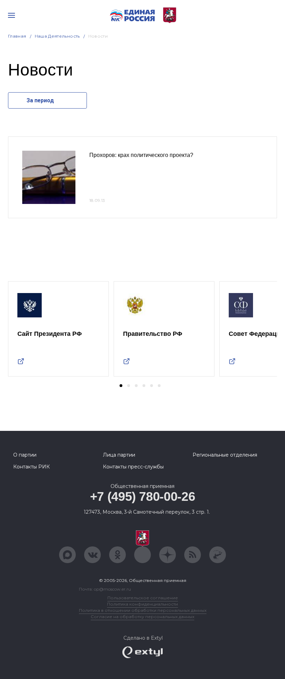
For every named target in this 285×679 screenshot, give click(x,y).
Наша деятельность (57, 36)
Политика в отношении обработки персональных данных (142, 610)
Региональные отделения (225, 455)
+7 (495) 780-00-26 (142, 496)
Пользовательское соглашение (142, 597)
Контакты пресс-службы (133, 467)
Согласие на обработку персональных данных (142, 616)
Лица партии (119, 455)
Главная (17, 36)
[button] (121, 385)
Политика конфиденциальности (142, 604)
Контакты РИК (31, 467)
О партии (24, 455)
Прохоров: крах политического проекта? (141, 155)
